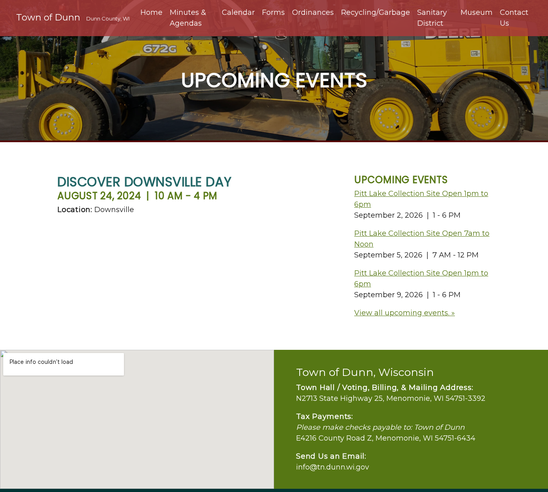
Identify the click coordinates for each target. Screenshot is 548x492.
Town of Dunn (73, 17)
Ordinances (313, 12)
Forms (273, 12)
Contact (514, 18)
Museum (477, 12)
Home (151, 12)
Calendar (238, 12)
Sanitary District (432, 18)
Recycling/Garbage (375, 12)
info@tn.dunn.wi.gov (332, 467)
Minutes (188, 18)
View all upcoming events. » (404, 312)
